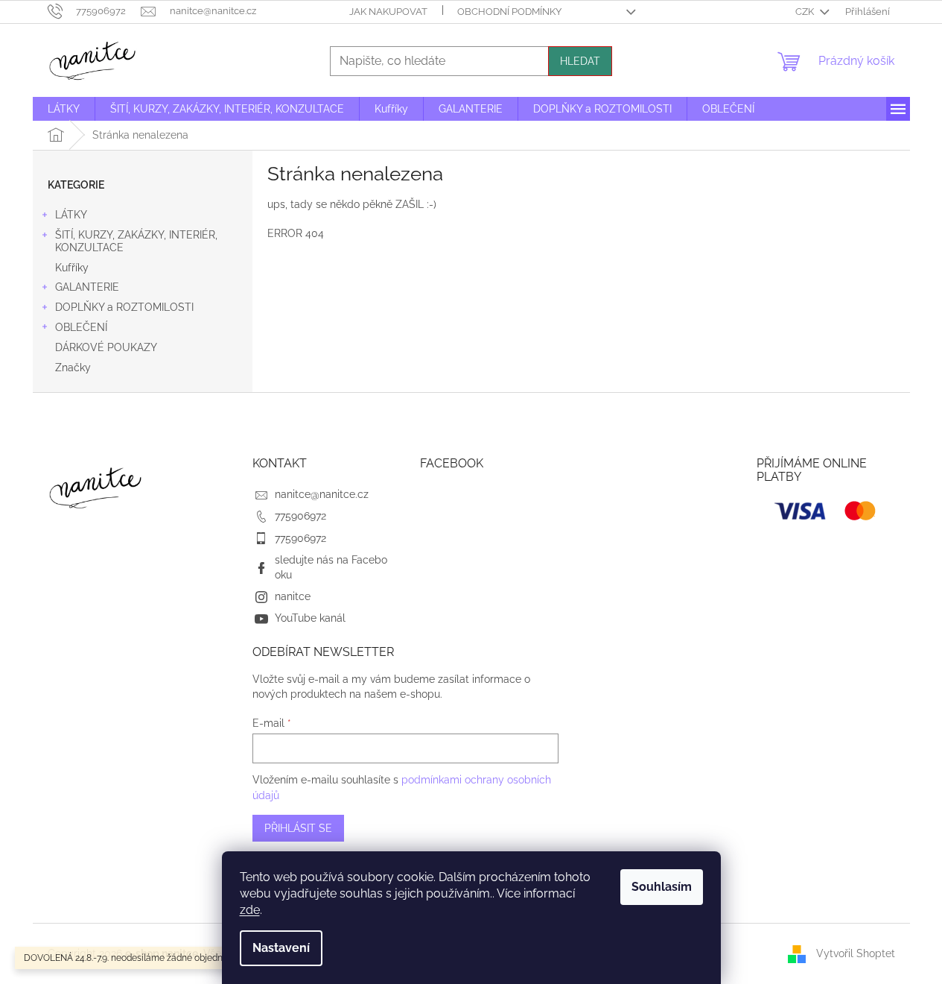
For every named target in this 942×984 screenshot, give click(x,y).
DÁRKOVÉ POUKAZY (106, 347)
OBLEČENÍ (81, 327)
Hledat (580, 61)
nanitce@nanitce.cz (322, 494)
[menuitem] (64, 109)
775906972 (300, 516)
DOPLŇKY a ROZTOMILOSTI (124, 307)
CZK (805, 11)
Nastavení (281, 948)
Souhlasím (661, 887)
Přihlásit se (298, 828)
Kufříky (72, 268)
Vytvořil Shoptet (855, 953)
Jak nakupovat (388, 11)
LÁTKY (71, 215)
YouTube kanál (310, 618)
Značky (73, 367)
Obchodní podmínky (509, 11)
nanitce (293, 596)
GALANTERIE (87, 287)
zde (250, 910)
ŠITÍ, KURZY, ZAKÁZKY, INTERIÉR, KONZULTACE (136, 241)
